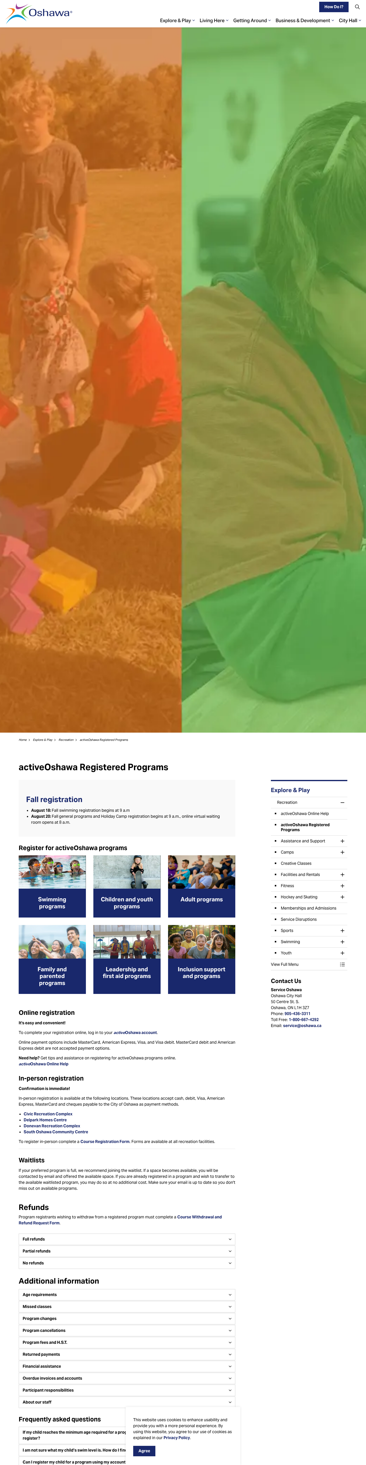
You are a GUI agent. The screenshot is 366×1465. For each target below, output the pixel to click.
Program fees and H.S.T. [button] (45, 1342)
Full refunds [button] (34, 1239)
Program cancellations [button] (44, 1330)
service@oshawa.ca (302, 1025)
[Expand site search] (357, 7)
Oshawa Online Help (43, 1064)
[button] (304, 964)
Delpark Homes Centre (45, 1120)
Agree (144, 1451)
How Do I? (333, 6)
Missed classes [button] (37, 1306)
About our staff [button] (37, 1402)
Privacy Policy (177, 1437)
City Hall (348, 20)
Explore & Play (175, 20)
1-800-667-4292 (304, 1019)
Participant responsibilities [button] (48, 1390)
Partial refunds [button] (37, 1251)
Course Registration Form (104, 1141)
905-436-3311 (297, 1013)
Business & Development (303, 20)
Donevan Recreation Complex (52, 1126)
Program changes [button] (40, 1318)
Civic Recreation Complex (48, 1114)
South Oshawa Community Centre (56, 1132)
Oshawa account (135, 1032)
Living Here (212, 20)
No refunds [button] (33, 1263)
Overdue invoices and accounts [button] (52, 1378)
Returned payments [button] (41, 1354)
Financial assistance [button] (42, 1366)
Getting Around (250, 20)
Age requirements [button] (40, 1294)
